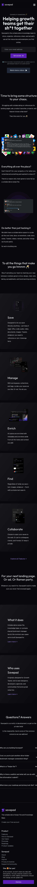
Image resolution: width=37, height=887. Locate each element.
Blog (3, 857)
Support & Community (9, 864)
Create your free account (10, 822)
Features (5, 834)
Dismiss (18, 882)
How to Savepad (7, 837)
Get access (17, 56)
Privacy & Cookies (8, 862)
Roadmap (5, 843)
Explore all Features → (19, 559)
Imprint (4, 859)
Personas (5, 841)
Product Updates (7, 846)
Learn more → (12, 642)
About (4, 855)
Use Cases (5, 839)
